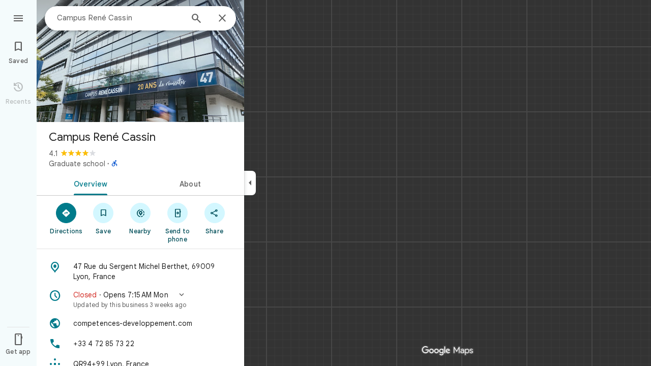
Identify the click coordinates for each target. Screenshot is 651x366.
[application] (325, 183)
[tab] (88, 183)
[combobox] (119, 18)
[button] (140, 299)
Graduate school (77, 163)
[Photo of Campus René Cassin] (140, 61)
